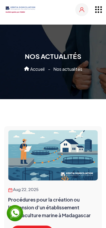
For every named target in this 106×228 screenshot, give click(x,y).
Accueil (37, 69)
